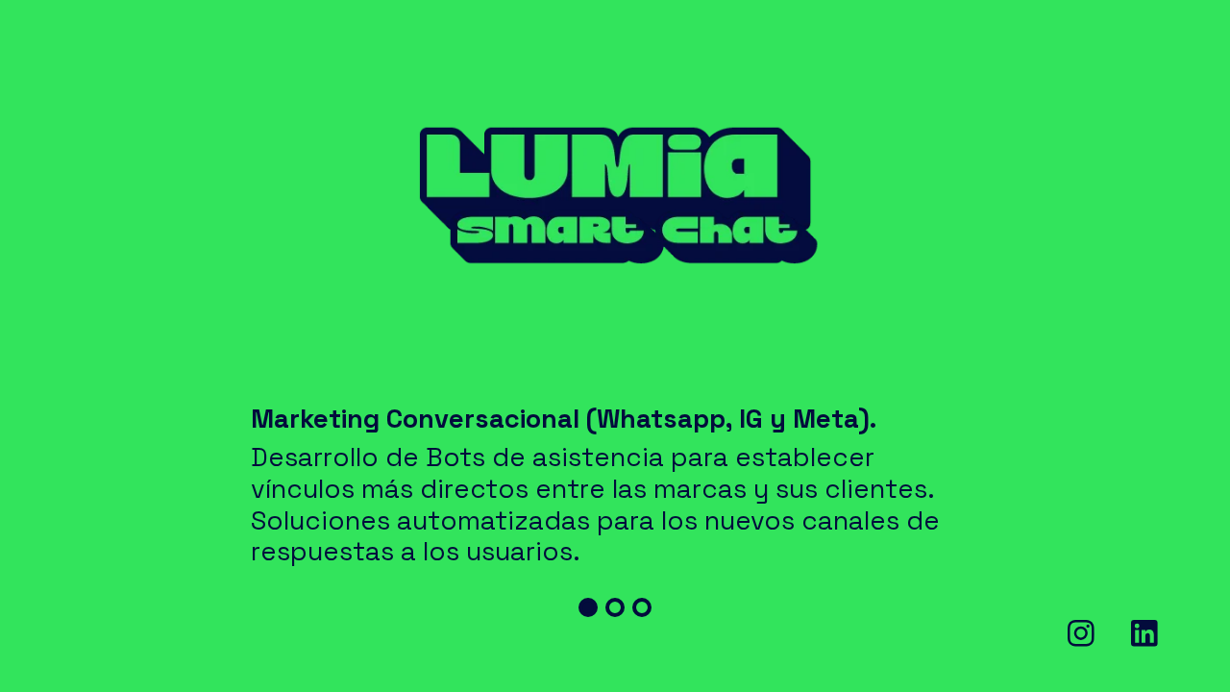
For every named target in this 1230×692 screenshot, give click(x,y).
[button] (588, 607)
